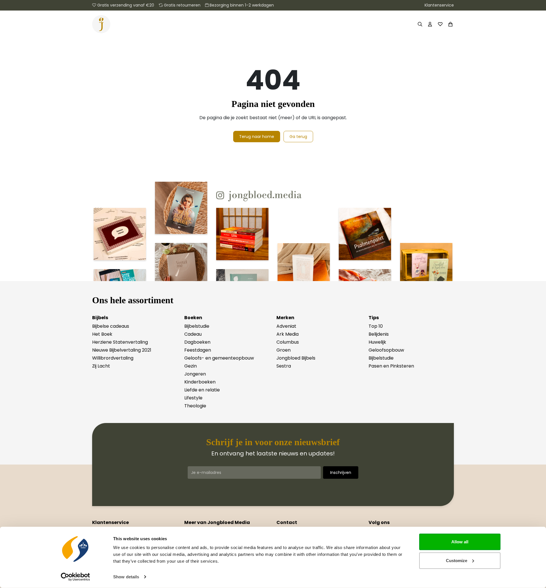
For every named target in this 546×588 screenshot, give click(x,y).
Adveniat (286, 326)
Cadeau (193, 334)
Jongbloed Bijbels (295, 358)
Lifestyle (193, 398)
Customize (456, 560)
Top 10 (376, 326)
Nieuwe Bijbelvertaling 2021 (121, 350)
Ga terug (298, 136)
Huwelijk (377, 342)
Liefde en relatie (202, 390)
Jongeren (195, 374)
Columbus (287, 342)
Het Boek (102, 334)
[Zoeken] (420, 24)
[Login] (430, 24)
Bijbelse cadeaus (110, 326)
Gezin (190, 366)
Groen (283, 350)
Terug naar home (256, 136)
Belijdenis (379, 334)
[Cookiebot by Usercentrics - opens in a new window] (75, 577)
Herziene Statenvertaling (120, 342)
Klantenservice (439, 5)
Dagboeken (197, 342)
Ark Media (287, 334)
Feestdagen (197, 350)
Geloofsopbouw (386, 350)
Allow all (459, 541)
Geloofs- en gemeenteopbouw (219, 358)
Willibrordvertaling (112, 358)
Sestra (283, 366)
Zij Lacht (101, 366)
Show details (126, 576)
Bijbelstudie (196, 326)
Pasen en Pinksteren (391, 366)
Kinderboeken (200, 382)
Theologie (195, 406)
